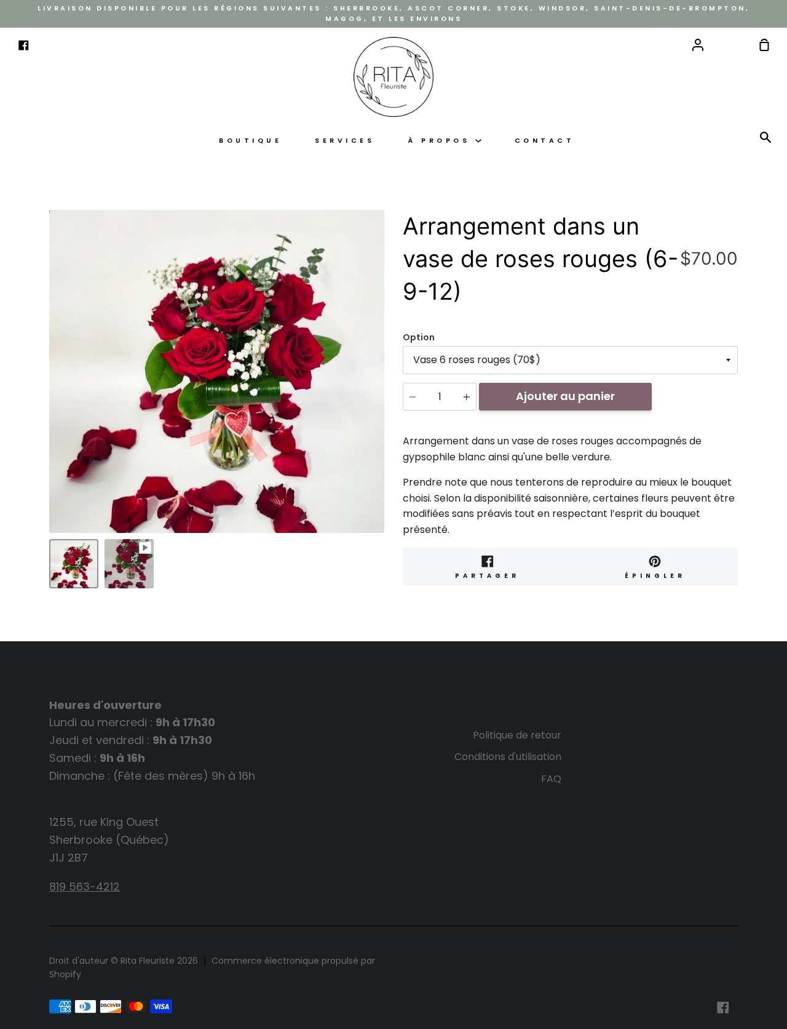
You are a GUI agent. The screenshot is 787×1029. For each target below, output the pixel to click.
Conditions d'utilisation (507, 757)
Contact (545, 140)
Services (344, 140)
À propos (441, 140)
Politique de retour (517, 735)
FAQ (551, 779)
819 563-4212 (84, 886)
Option (419, 337)
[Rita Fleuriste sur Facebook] (723, 1007)
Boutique (250, 140)
